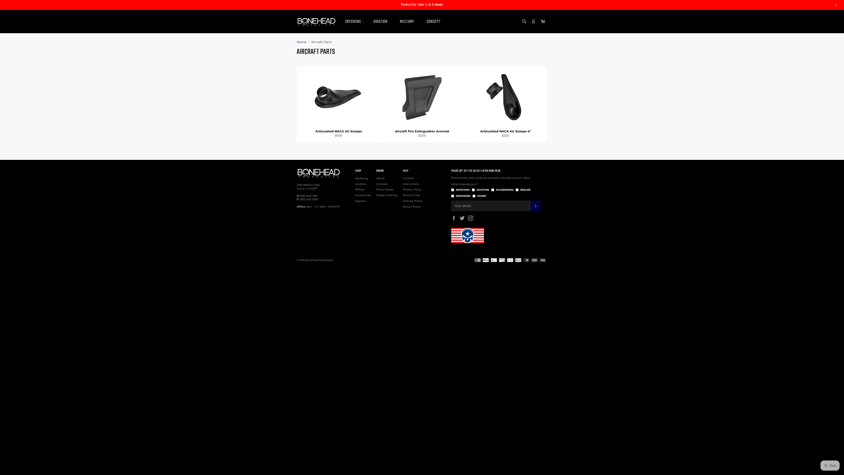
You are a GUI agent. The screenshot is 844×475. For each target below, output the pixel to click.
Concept (434, 21)
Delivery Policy (412, 201)
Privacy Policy (412, 189)
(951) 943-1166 (308, 195)
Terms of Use (411, 195)
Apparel (360, 201)
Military (407, 21)
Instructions (411, 184)
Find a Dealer (385, 189)
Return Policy (412, 206)
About (380, 178)
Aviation (380, 21)
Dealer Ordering (386, 195)
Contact (408, 178)
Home (301, 42)
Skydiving (353, 21)
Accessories (363, 195)
